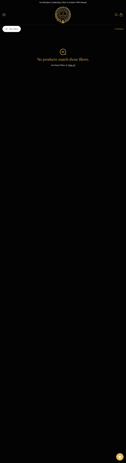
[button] (121, 14)
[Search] (116, 14)
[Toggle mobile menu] (27, 15)
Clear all (71, 65)
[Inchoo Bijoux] (63, 14)
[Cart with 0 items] (121, 14)
